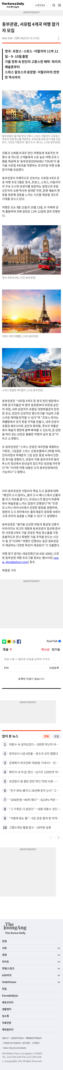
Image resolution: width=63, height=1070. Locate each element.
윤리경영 (26, 1043)
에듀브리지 (7, 1002)
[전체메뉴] (59, 5)
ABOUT (5, 1038)
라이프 (5, 961)
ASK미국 (7, 975)
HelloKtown (9, 982)
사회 (4, 948)
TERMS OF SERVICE (12, 1043)
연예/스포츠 (8, 968)
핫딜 (4, 988)
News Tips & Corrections (14, 1047)
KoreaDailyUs (10, 995)
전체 (46, 736)
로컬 (56, 736)
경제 (4, 954)
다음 (58, 837)
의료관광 (6, 1022)
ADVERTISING (17, 1038)
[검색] (54, 5)
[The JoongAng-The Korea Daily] (15, 928)
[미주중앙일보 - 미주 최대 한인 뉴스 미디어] (13, 5)
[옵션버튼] (59, 38)
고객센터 (35, 1043)
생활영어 (6, 1009)
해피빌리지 (7, 1029)
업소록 (5, 1016)
